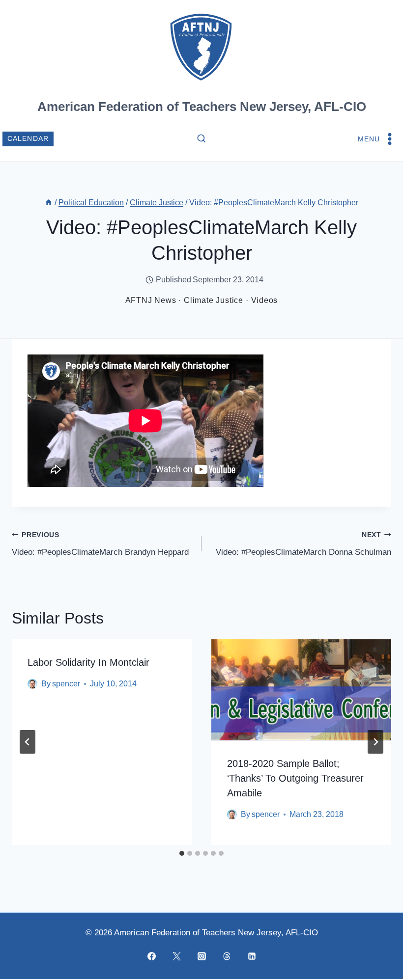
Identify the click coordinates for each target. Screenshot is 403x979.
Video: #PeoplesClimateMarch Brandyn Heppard (100, 544)
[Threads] (226, 956)
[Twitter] (176, 956)
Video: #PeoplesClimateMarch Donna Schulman (303, 544)
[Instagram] (201, 956)
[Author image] (32, 684)
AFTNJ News (150, 300)
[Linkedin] (251, 956)
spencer (66, 684)
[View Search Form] (201, 139)
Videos (264, 300)
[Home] (49, 202)
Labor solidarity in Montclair (88, 662)
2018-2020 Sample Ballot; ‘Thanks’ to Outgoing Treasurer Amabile (295, 778)
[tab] (181, 853)
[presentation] (301, 689)
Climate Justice (213, 300)
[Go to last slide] (27, 742)
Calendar (28, 138)
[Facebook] (151, 956)
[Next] (375, 742)
